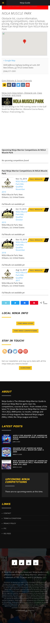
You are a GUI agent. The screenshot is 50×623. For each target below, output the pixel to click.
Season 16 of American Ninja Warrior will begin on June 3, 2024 (28, 450)
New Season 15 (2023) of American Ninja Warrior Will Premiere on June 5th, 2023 (30, 462)
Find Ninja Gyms (25, 323)
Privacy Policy (10, 523)
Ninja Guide (25, 2)
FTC (5, 528)
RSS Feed (7, 533)
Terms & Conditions (12, 518)
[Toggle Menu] (3, 3)
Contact (7, 513)
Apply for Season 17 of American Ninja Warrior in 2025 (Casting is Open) (30, 437)
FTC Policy (35, 607)
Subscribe (25, 368)
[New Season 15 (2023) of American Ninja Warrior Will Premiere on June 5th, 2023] (6, 464)
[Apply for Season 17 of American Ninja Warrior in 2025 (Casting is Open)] (6, 439)
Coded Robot (21, 610)
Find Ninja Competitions (25, 331)
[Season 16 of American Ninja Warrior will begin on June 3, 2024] (6, 452)
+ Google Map (9, 60)
